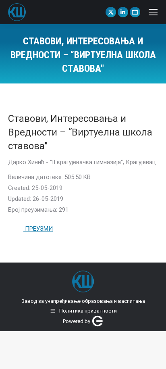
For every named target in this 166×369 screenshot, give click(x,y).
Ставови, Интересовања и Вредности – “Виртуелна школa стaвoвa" (80, 132)
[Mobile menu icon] (153, 12)
